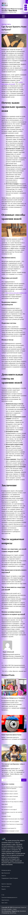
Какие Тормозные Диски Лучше (11, 734)
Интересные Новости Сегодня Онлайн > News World (12, 9)
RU (25, 9)
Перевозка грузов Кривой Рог (9, 828)
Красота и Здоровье (7, 883)
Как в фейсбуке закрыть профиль (10, 793)
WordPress (13, 913)
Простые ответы (6, 24)
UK (25, 7)
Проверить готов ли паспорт (9, 799)
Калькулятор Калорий (7, 806)
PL (25, 5)
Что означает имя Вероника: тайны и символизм (13, 765)
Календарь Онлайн (6, 816)
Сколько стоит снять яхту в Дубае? (10, 821)
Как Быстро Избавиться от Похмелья (13, 698)
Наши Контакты (5, 900)
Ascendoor (23, 911)
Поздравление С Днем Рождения (10, 878)
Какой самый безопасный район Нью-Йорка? (13, 818)
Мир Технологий (6, 873)
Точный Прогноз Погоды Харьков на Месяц (12, 801)
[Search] (25, 16)
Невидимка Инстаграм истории (9, 791)
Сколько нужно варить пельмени (10, 796)
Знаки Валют (5, 804)
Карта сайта (4, 902)
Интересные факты (6, 870)
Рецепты (4, 889)
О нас (3, 894)
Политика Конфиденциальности (9, 897)
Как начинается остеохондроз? (9, 809)
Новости (4, 875)
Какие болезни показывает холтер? (10, 831)
